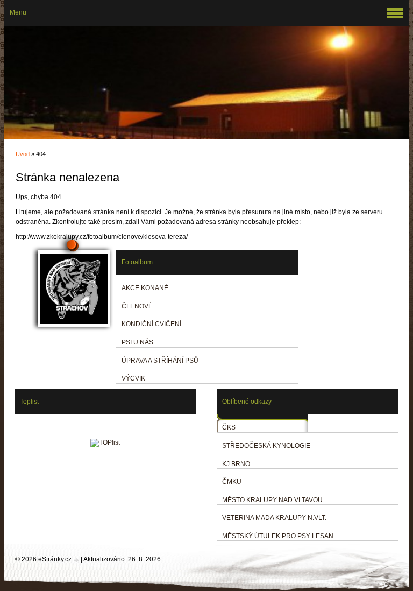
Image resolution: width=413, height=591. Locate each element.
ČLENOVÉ (137, 306)
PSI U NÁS (137, 342)
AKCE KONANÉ (145, 288)
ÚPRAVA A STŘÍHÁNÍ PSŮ (160, 360)
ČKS (229, 427)
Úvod (23, 154)
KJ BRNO (236, 464)
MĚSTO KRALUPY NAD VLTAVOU (272, 500)
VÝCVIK (133, 378)
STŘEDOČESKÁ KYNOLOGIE (266, 445)
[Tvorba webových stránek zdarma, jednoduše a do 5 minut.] (77, 560)
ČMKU (231, 482)
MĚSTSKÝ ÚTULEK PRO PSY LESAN (277, 536)
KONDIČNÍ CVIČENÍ (151, 324)
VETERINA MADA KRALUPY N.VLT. (274, 518)
